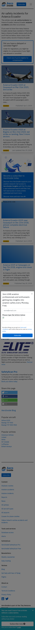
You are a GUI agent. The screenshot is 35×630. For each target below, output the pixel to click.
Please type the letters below (13, 315)
